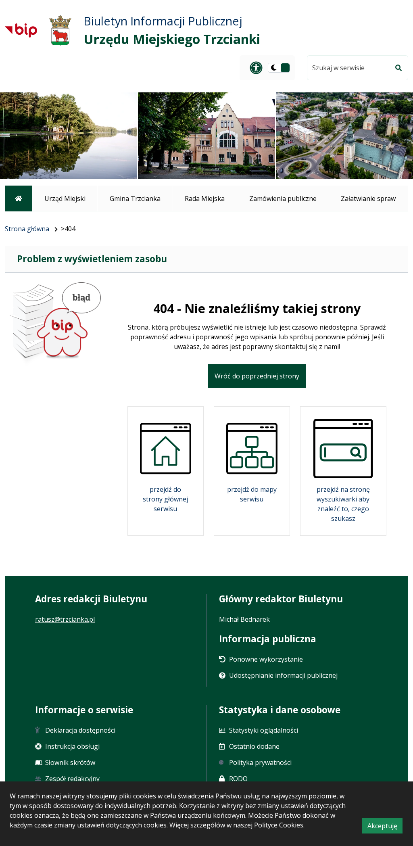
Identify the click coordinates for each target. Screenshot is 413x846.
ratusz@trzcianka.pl (65, 619)
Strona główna (27, 228)
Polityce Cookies (278, 825)
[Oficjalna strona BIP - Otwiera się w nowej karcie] (21, 30)
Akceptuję (385, 827)
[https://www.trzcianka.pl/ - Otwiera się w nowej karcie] (60, 30)
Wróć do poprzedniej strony (257, 376)
